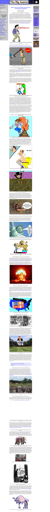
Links (31, 4)
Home (9, 4)
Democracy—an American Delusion (18, 290)
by (3, 11)
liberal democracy (14, 103)
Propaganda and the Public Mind (27, 46)
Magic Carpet (21, 4)
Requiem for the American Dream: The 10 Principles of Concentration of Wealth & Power (20, 260)
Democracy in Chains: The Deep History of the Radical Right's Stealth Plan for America (20, 365)
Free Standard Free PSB (3, 18)
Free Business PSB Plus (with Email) (3, 25)
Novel (13, 4)
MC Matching (17, 4)
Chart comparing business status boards (3, 32)
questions (4, 7)
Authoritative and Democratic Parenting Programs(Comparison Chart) (3, 5)
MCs (11, 4)
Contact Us (29, 4)
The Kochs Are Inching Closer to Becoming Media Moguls (17, 363)
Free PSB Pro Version (3, 19)
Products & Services (25, 4)
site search (1, 11)
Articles (15, 4)
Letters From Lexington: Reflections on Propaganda (17, 46)
